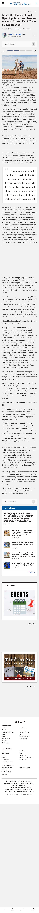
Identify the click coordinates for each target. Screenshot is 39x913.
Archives (22, 751)
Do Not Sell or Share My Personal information (18, 789)
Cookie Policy (29, 783)
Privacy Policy (27, 781)
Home (12, 911)
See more (31, 572)
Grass (3, 736)
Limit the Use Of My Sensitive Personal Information (20, 791)
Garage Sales (23, 739)
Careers (21, 783)
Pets (21, 734)
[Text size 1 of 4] (10, 50)
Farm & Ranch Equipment (6, 740)
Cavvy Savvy (5, 774)
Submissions (5, 753)
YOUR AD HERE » (32, 11)
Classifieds (5, 730)
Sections (33, 911)
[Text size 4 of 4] (29, 50)
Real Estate (23, 728)
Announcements (24, 736)
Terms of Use (18, 781)
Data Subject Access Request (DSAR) (19, 787)
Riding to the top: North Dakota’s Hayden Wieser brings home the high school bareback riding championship (23, 533)
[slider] (19, 50)
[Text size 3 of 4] (22, 50)
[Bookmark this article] (34, 35)
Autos (3, 745)
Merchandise (5, 743)
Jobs (3, 728)
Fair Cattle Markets (25, 768)
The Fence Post (6, 772)
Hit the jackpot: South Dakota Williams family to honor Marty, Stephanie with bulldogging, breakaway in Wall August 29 (18, 517)
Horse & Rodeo (7, 29)
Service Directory (24, 732)
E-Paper (4, 755)
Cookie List (23, 755)
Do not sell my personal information (27, 758)
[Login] (36, 3)
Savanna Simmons (14, 34)
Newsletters (5, 760)
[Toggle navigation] (3, 3)
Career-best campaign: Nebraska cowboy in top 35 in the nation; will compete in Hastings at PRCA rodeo (23, 554)
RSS (21, 753)
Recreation (23, 730)
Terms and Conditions (10, 783)
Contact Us (5, 751)
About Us (9, 781)
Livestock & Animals (8, 732)
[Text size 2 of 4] (16, 50)
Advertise (4, 757)
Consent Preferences (18, 785)
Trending (22, 911)
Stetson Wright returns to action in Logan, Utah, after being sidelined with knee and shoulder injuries (22, 544)
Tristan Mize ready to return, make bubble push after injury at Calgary (23, 564)
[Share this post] (33, 44)
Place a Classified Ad (8, 762)
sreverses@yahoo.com (15, 36)
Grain (3, 734)
